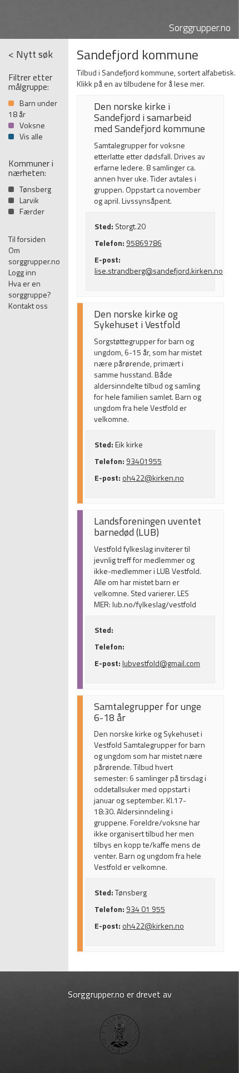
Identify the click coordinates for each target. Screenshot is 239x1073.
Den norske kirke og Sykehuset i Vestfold (137, 319)
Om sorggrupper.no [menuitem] (34, 255)
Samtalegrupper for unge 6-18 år (147, 712)
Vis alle (31, 136)
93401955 (144, 461)
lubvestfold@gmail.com (161, 663)
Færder (31, 211)
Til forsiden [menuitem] (27, 239)
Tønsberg (35, 189)
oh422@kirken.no (153, 477)
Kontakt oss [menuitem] (28, 305)
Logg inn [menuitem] (22, 272)
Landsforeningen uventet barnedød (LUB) (147, 526)
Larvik (29, 200)
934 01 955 (145, 909)
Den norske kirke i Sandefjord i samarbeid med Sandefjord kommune (149, 117)
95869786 (144, 243)
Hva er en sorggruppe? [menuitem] (29, 289)
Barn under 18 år (32, 108)
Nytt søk (34, 54)
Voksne (32, 125)
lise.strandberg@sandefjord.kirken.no (158, 270)
